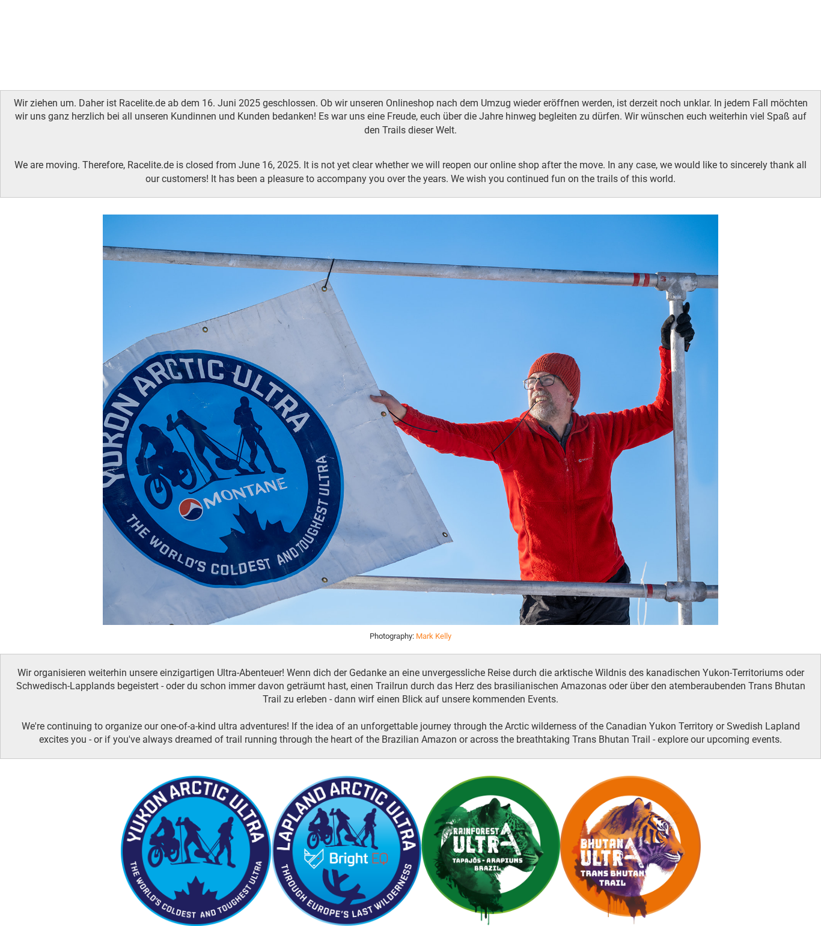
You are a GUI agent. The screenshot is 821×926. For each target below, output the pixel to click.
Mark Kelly (433, 636)
